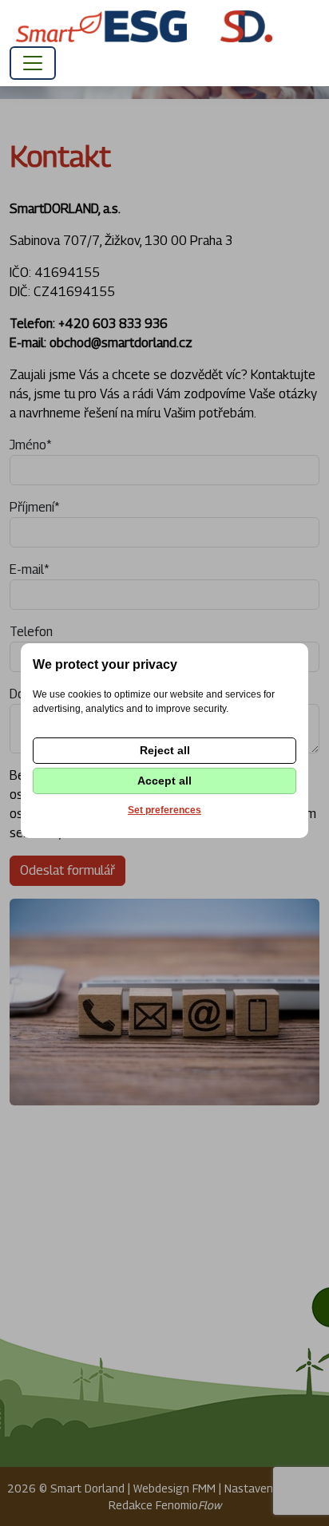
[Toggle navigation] (33, 63)
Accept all (164, 780)
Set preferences (164, 810)
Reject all (165, 750)
